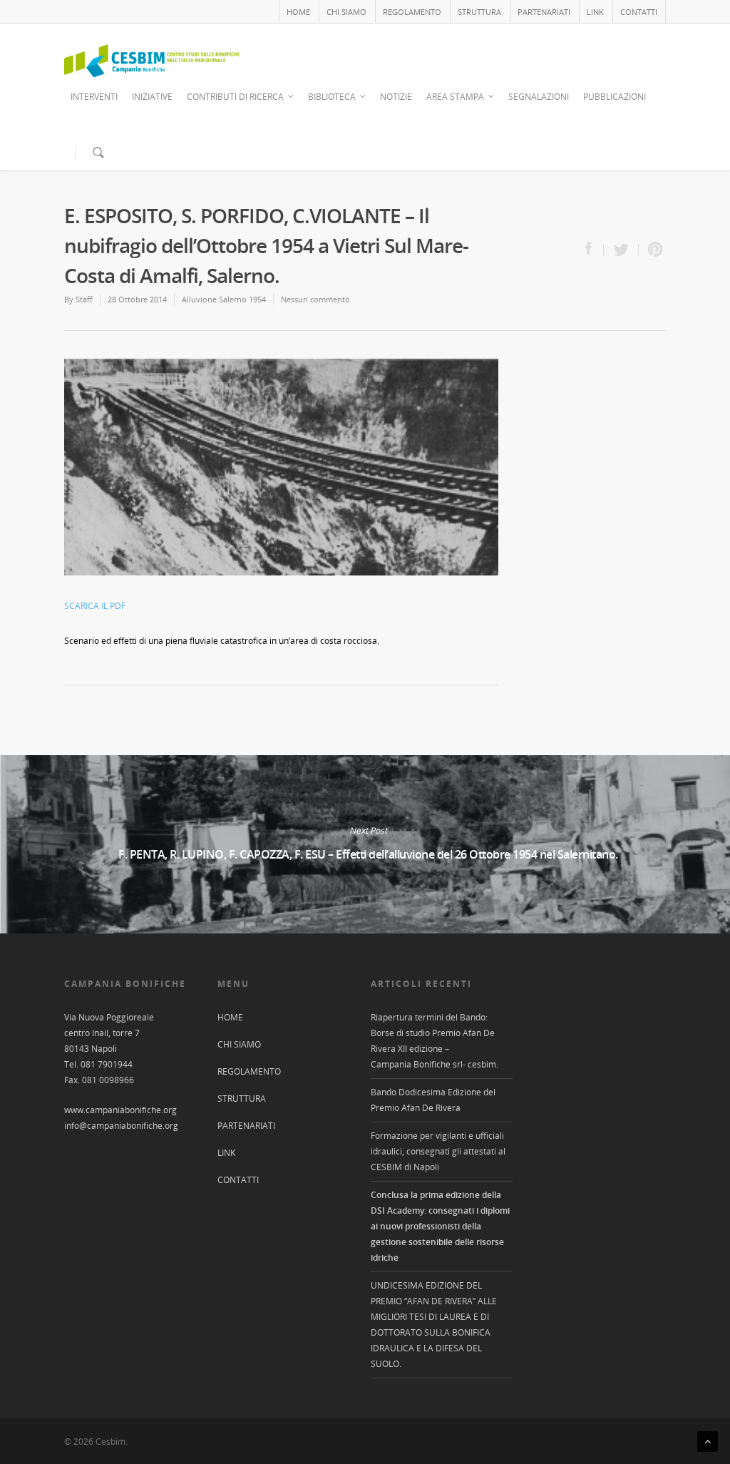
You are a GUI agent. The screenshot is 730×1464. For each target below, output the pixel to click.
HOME (298, 11)
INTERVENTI (94, 97)
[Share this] (594, 250)
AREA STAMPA (455, 97)
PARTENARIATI (544, 11)
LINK (595, 11)
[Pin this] (652, 250)
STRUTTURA (479, 11)
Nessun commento (315, 299)
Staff (84, 299)
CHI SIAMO (346, 11)
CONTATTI (638, 11)
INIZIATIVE (152, 97)
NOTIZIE (396, 97)
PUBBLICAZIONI (614, 97)
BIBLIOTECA (332, 97)
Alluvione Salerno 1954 (224, 299)
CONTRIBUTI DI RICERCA (235, 97)
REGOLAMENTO (412, 11)
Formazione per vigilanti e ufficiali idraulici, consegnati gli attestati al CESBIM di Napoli (438, 1151)
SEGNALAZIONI (538, 97)
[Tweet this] (621, 250)
